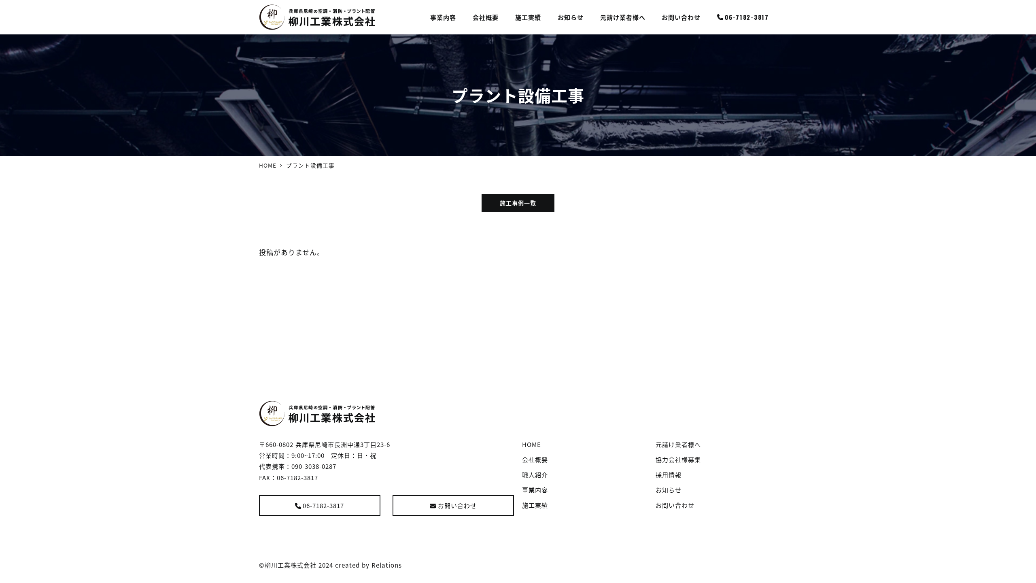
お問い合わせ (457, 505)
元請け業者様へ (678, 444)
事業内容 (535, 489)
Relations (387, 564)
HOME (531, 444)
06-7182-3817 (323, 505)
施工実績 (535, 504)
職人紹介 (535, 474)
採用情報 (668, 474)
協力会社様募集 (678, 459)
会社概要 (535, 459)
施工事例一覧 (518, 203)
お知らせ (668, 489)
